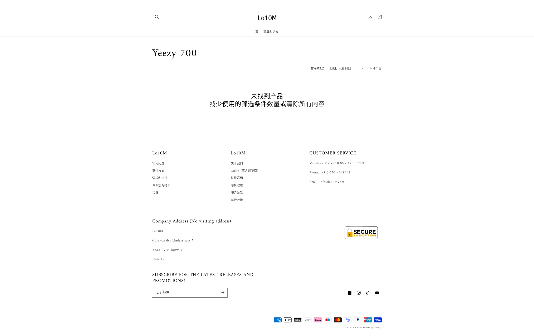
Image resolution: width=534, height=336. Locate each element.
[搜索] (156, 16)
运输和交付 (160, 178)
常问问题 (158, 163)
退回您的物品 (161, 185)
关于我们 (237, 163)
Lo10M (358, 327)
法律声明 (237, 178)
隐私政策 (237, 185)
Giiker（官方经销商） (245, 170)
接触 (155, 192)
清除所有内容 (305, 104)
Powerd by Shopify (372, 327)
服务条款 (237, 192)
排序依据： (318, 68)
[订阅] (222, 292)
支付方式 (158, 170)
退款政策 (237, 200)
